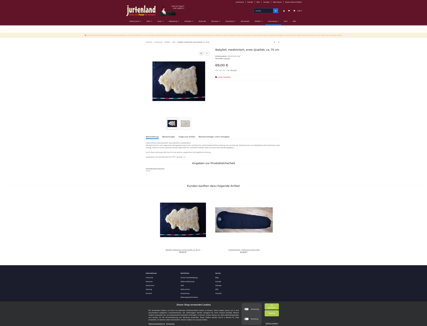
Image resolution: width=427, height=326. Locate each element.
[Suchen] (275, 10)
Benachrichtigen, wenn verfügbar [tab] (214, 137)
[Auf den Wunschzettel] (207, 53)
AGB (182, 285)
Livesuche (149, 277)
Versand (233, 70)
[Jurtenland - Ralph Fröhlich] (155, 10)
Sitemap (218, 285)
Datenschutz (185, 289)
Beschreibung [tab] (152, 137)
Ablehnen (272, 313)
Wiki (258, 2)
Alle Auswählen (272, 306)
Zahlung (149, 289)
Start (285, 21)
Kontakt (250, 2)
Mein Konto (277, 2)
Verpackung (185, 293)
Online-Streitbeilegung (189, 277)
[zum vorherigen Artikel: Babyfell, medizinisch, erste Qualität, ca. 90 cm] (274, 42)
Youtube (266, 2)
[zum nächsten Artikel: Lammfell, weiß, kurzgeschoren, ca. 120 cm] (279, 42)
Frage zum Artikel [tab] (187, 137)
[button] (284, 11)
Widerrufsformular (188, 281)
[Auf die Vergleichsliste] (201, 53)
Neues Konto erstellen (293, 2)
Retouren (149, 281)
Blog (217, 277)
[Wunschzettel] (289, 11)
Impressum (150, 285)
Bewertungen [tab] (168, 137)
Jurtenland (240, 2)
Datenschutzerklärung (156, 324)
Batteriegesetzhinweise (189, 297)
